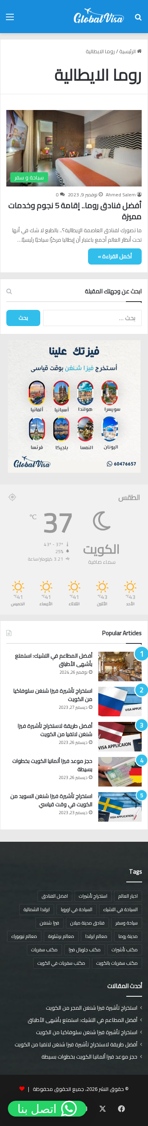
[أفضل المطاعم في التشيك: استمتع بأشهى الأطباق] (120, 666)
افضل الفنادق (55, 895)
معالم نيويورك (24, 936)
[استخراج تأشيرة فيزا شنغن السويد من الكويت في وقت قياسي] (120, 807)
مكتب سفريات (44, 949)
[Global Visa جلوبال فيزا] (96, 17)
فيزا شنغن (49, 922)
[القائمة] (10, 19)
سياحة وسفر (127, 922)
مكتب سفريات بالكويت (117, 963)
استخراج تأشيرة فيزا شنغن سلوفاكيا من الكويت (52, 695)
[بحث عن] (138, 19)
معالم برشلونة (61, 936)
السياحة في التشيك (120, 909)
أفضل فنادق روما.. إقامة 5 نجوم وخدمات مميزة (75, 211)
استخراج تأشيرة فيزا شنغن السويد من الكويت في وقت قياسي (51, 800)
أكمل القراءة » (115, 256)
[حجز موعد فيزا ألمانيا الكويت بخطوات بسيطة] (120, 772)
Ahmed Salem (121, 194)
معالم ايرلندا (96, 936)
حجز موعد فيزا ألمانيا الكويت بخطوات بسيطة (52, 765)
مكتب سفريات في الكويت (61, 963)
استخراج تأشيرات (93, 895)
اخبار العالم (128, 895)
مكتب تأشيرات (125, 949)
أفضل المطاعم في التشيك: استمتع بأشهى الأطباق (53, 660)
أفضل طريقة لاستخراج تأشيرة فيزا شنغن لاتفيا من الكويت (55, 730)
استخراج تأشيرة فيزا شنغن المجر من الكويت (91, 1008)
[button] (47, 1109)
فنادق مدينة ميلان (87, 922)
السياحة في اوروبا (76, 909)
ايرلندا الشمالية (37, 909)
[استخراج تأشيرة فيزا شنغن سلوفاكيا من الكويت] (120, 701)
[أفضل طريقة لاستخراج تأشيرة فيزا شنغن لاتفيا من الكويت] (120, 736)
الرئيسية (128, 51)
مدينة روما (128, 936)
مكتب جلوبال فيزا (85, 949)
